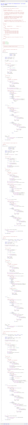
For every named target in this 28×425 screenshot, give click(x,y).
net (12, 3)
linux (1, 3)
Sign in (26, 1)
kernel (6, 3)
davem (10, 3)
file (15, 6)
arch (22, 3)
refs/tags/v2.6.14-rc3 (16, 3)
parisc (24, 3)
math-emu (2, 4)
